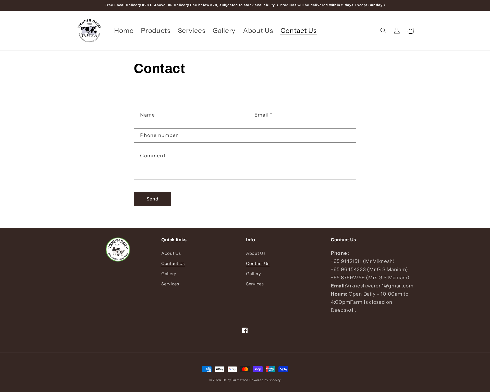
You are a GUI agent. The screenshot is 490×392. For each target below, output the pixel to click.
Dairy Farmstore (236, 380)
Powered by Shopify (265, 380)
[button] (383, 30)
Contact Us (173, 263)
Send (152, 199)
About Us (171, 253)
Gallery (168, 273)
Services (170, 283)
